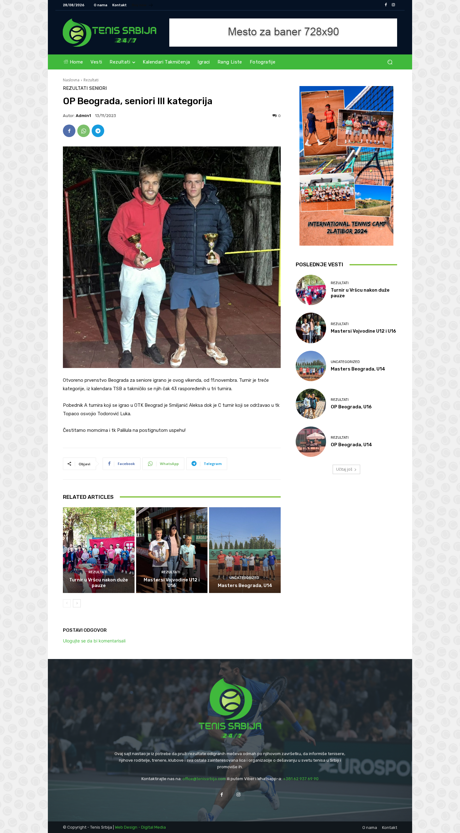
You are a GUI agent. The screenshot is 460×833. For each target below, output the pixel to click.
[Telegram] (98, 131)
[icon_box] (142, 6)
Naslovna (71, 80)
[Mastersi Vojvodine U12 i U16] (172, 550)
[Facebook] (386, 5)
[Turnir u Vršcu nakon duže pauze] (99, 550)
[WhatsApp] (83, 131)
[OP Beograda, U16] (311, 404)
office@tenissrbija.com (204, 778)
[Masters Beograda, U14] (245, 550)
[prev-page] (67, 603)
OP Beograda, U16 (351, 407)
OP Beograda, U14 (351, 444)
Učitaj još (344, 469)
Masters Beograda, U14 (245, 585)
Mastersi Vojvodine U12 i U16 (172, 582)
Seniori (98, 88)
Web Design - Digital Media (140, 827)
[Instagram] (393, 5)
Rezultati (91, 80)
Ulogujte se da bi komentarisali (94, 640)
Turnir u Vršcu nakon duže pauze (98, 582)
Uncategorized (244, 578)
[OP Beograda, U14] (311, 442)
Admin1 (83, 116)
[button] (389, 62)
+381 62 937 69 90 (301, 778)
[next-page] (77, 603)
